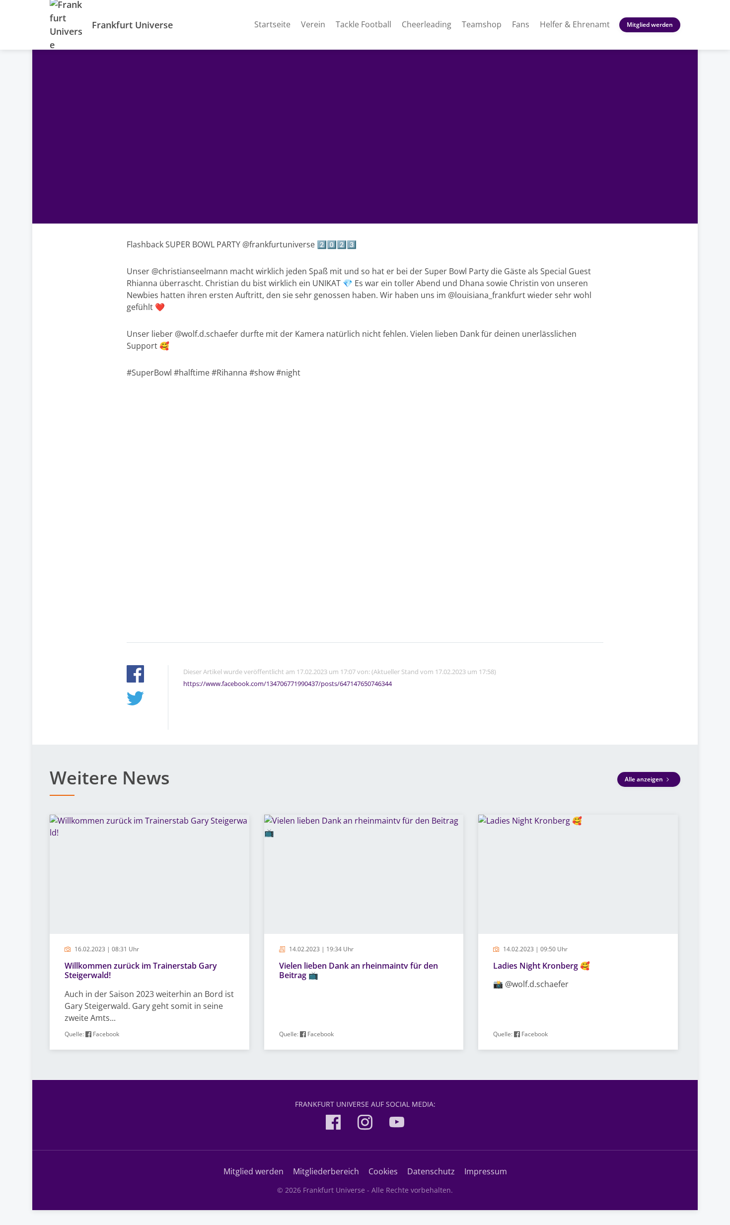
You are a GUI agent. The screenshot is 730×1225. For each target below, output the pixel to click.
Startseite (272, 24)
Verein (313, 24)
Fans (520, 24)
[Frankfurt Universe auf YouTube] (396, 1124)
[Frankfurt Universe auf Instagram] (365, 1124)
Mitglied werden (650, 24)
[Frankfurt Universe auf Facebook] (333, 1124)
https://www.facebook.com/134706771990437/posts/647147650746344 (287, 683)
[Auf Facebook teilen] (135, 675)
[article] (149, 932)
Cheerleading (426, 24)
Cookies (383, 1171)
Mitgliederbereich (326, 1171)
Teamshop (482, 24)
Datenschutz (431, 1171)
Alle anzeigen (644, 779)
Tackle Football (363, 24)
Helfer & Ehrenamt (575, 24)
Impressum (485, 1171)
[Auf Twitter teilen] (135, 699)
